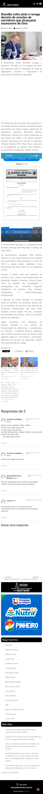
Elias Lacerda (10, 714)
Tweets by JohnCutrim (10, 773)
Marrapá (8, 645)
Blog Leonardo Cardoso (14, 709)
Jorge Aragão (10, 668)
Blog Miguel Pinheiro (13, 682)
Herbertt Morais (11, 700)
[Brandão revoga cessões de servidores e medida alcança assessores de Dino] (9, 362)
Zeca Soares (10, 691)
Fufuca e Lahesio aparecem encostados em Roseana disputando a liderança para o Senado (22, 746)
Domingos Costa (11, 673)
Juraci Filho (9, 719)
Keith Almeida (10, 696)
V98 (6, 705)
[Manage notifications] (38, 789)
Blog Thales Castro (12, 686)
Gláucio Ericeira (11, 650)
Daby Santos (10, 677)
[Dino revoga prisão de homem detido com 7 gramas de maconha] (10, 392)
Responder (4, 443)
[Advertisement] (21, 99)
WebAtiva (27, 791)
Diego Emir (9, 659)
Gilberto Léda (10, 654)
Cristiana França (11, 663)
